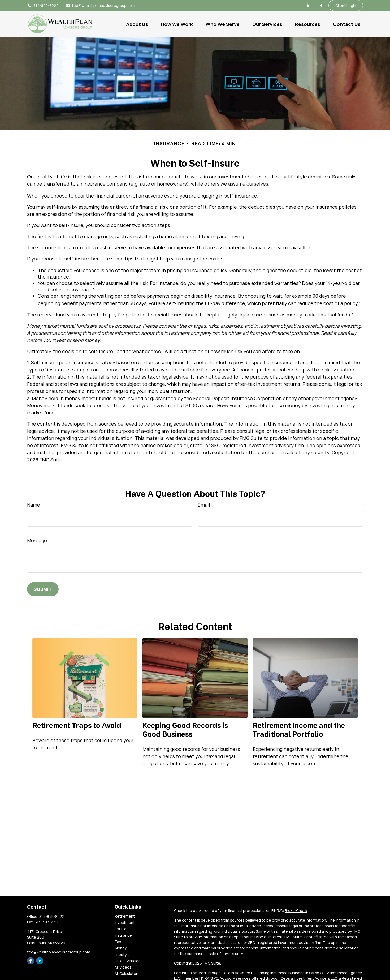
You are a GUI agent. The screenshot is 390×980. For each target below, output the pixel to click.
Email (204, 505)
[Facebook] (321, 5)
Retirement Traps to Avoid (76, 725)
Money (121, 948)
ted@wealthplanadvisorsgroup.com (103, 5)
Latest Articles (128, 960)
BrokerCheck (296, 910)
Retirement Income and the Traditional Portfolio (299, 729)
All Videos (123, 967)
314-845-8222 (46, 5)
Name (33, 505)
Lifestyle (122, 954)
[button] (137, 23)
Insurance (123, 935)
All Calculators (127, 973)
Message (37, 540)
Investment (125, 922)
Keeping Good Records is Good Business (185, 729)
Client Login (345, 5)
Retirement (125, 916)
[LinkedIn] (309, 5)
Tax (118, 941)
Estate (121, 928)
